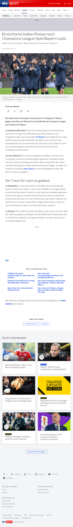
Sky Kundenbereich (8, 507)
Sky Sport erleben (54, 3)
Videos (10, 10)
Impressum (17, 515)
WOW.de (5, 492)
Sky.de (4, 489)
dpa (7, 260)
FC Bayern (40, 137)
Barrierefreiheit (26, 518)
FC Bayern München (31, 324)
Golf (53, 10)
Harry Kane (28, 169)
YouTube (54, 474)
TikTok (29, 474)
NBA (58, 10)
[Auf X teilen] (15, 111)
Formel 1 (32, 10)
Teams (59, 16)
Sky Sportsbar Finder (8, 504)
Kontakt (48, 515)
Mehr (65, 10)
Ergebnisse (34, 16)
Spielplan (43, 16)
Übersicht (17, 16)
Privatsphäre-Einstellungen (10, 518)
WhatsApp (9, 478)
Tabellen (52, 16)
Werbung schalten (43, 492)
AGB (25, 515)
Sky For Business (43, 489)
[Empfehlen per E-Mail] (28, 111)
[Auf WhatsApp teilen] (21, 111)
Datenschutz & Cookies (36, 515)
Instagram (41, 474)
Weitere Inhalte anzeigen (36, 452)
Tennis (47, 10)
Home (4, 10)
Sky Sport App (6, 501)
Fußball (24, 10)
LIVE (18, 10)
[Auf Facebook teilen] (8, 111)
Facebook (17, 474)
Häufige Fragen (7, 515)
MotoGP (40, 10)
